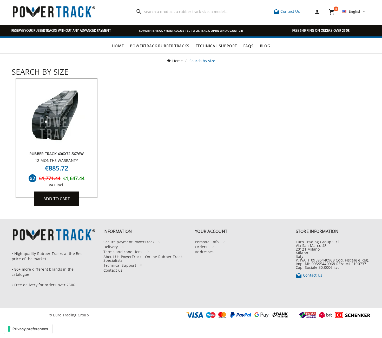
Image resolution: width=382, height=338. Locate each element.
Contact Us (286, 11)
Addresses (204, 251)
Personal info (207, 242)
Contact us (113, 270)
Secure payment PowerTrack (128, 242)
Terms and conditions (123, 251)
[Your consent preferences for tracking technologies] (28, 329)
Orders (201, 246)
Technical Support (119, 265)
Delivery (110, 246)
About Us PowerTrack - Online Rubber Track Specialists (142, 258)
